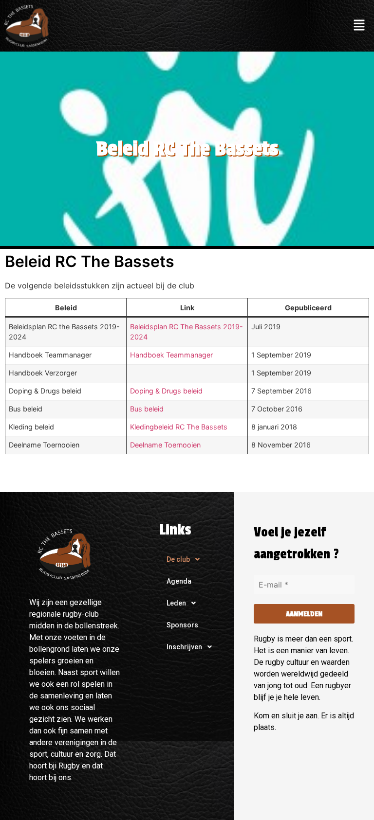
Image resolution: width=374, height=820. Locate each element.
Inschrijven (184, 647)
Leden (176, 603)
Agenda (179, 581)
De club (178, 559)
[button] (359, 25)
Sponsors (182, 625)
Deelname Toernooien (165, 445)
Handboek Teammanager (171, 355)
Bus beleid (147, 409)
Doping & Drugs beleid (166, 391)
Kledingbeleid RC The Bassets (178, 427)
